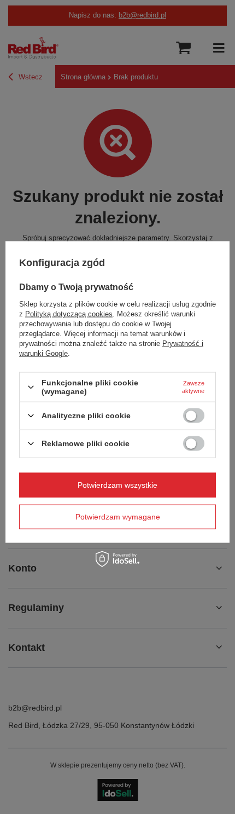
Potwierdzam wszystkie (117, 485)
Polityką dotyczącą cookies (69, 314)
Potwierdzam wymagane (117, 516)
